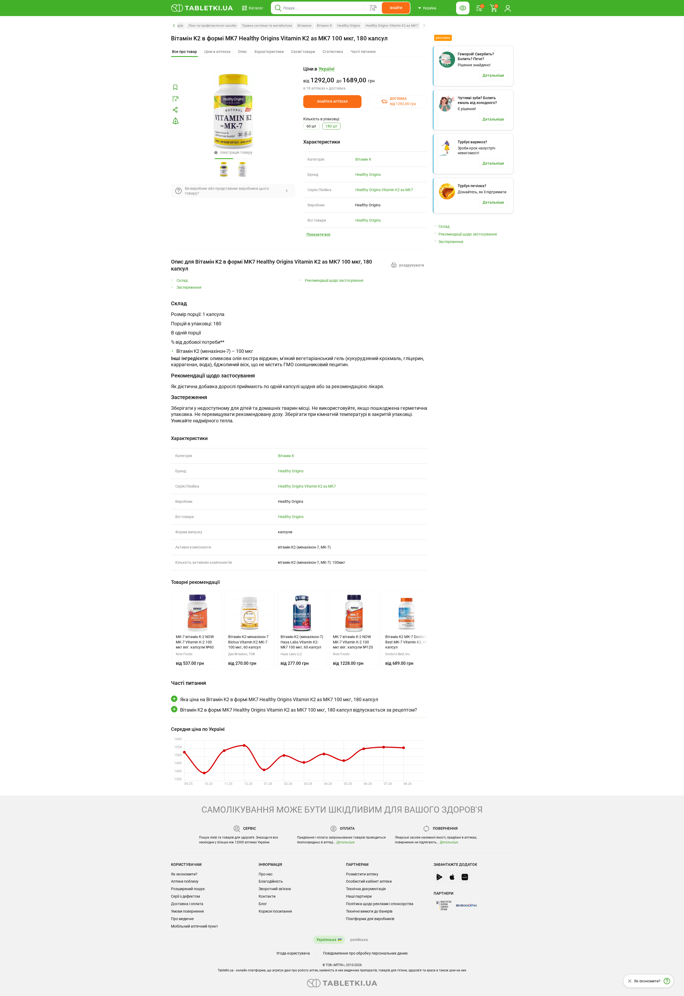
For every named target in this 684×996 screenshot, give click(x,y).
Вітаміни (304, 26)
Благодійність (271, 881)
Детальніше (345, 842)
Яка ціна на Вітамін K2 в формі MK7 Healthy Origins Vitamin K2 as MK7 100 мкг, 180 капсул (279, 699)
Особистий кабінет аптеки (369, 881)
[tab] (184, 52)
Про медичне (182, 919)
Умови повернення (187, 911)
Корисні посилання (275, 911)
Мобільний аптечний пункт (194, 926)
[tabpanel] (299, 334)
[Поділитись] (175, 110)
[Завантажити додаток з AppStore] (451, 877)
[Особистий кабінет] (507, 8)
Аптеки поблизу (185, 881)
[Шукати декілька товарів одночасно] (373, 8)
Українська (326, 939)
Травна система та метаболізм (267, 26)
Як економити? (184, 874)
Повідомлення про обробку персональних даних (365, 953)
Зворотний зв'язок (275, 889)
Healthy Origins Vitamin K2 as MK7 (392, 26)
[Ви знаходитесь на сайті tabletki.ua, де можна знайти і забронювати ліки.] (202, 8)
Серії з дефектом (185, 896)
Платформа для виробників (370, 919)
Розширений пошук (188, 889)
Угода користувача (293, 953)
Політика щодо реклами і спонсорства (379, 904)
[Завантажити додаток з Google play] (439, 877)
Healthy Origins (348, 26)
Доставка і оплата (187, 904)
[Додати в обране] (175, 87)
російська (359, 939)
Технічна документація (366, 889)
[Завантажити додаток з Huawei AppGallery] (464, 877)
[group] (365, 78)
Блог (263, 904)
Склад (182, 280)
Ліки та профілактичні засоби (212, 26)
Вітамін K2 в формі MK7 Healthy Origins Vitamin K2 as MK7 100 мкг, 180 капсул (279, 38)
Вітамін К (324, 26)
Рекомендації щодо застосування (334, 280)
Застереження (189, 287)
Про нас (266, 874)
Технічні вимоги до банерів (369, 911)
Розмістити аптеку (362, 874)
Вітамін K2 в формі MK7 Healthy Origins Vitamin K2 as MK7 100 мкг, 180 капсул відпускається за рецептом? (298, 710)
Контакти (267, 896)
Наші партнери (359, 896)
